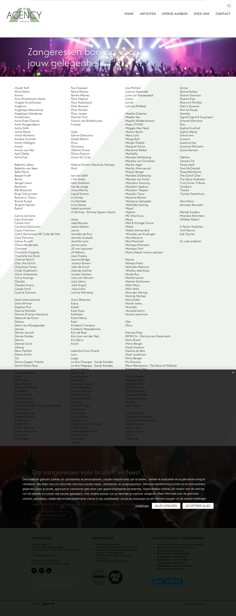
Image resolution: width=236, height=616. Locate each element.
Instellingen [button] (142, 506)
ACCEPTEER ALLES (198, 506)
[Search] (229, 6)
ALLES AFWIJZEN (166, 506)
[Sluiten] (233, 372)
